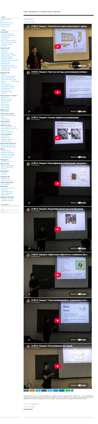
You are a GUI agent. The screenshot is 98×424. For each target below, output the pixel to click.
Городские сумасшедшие (8, 35)
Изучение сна (5, 97)
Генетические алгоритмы (8, 76)
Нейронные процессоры (8, 154)
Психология (4, 102)
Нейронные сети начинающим (9, 60)
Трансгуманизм (5, 123)
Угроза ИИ (4, 46)
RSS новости (3, 211)
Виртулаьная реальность (8, 145)
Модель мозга (5, 111)
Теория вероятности (7, 191)
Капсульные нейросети (7, 78)
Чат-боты (3, 93)
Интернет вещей (5, 150)
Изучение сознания (6, 99)
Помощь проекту (5, 24)
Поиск (2, 21)
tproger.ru (32, 406)
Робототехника (5, 119)
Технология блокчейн (7, 199)
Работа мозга (5, 104)
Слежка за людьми (6, 44)
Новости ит (4, 174)
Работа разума (5, 107)
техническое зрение (29, 21)
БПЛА (2, 117)
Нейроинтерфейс (6, 100)
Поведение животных (7, 139)
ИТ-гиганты (4, 172)
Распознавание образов (8, 86)
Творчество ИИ (5, 90)
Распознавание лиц (6, 84)
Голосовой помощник (7, 34)
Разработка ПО (5, 178)
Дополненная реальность (8, 146)
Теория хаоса (5, 195)
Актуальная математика (8, 188)
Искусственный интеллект (8, 42)
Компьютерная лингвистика (9, 128)
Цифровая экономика (7, 200)
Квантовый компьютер (7, 152)
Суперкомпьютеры (6, 157)
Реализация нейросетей (8, 65)
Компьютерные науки (7, 53)
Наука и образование (7, 167)
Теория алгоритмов (6, 180)
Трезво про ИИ (5, 69)
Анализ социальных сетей (8, 127)
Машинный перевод (6, 58)
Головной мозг (5, 136)
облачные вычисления (7, 156)
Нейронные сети (5, 137)
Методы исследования (7, 165)
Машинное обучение (7, 56)
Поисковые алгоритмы (7, 132)
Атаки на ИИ (4, 50)
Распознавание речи (7, 88)
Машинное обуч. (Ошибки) (8, 55)
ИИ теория (4, 51)
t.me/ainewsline (34, 404)
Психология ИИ (5, 62)
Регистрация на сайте (6, 22)
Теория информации (7, 193)
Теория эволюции (6, 141)
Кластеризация (5, 184)
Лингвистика (4, 130)
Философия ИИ (5, 70)
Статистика (4, 189)
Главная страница (5, 19)
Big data (3, 74)
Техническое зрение (7, 91)
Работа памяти (5, 106)
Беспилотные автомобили (8, 115)
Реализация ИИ (5, 63)
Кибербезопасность (6, 161)
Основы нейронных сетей (8, 79)
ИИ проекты (4, 39)
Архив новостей (5, 26)
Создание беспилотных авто (9, 67)
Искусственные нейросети (8, 40)
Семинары (4, 169)
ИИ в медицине (5, 37)
